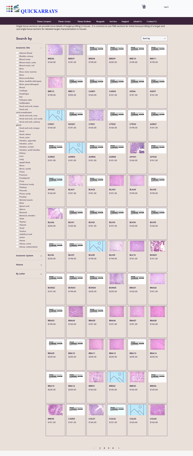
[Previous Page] (94, 448)
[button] (44, 21)
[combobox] (154, 38)
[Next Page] (118, 448)
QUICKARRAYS (39, 11)
